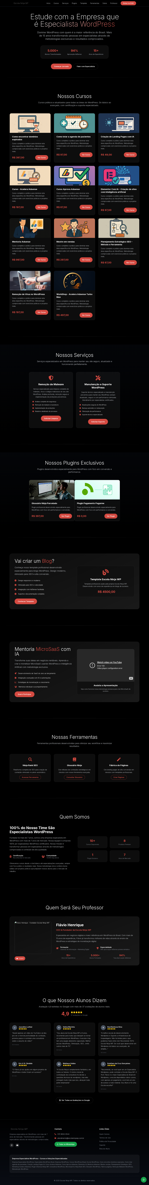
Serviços (65, 3)
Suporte (102, 1145)
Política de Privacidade (107, 1141)
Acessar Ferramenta (30, 777)
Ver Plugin (65, 516)
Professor (113, 3)
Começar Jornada (61, 66)
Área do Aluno (104, 1149)
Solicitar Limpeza (51, 418)
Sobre (104, 3)
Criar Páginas (118, 777)
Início (48, 3)
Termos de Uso (105, 1138)
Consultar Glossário (74, 777)
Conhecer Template (26, 601)
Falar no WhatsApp (66, 1144)
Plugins (74, 3)
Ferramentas (94, 3)
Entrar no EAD (128, 3)
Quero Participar (24, 694)
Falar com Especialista (86, 66)
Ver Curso (42, 158)
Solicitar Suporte (98, 422)
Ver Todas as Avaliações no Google (76, 1100)
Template (83, 3)
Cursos (56, 3)
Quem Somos (104, 1134)
